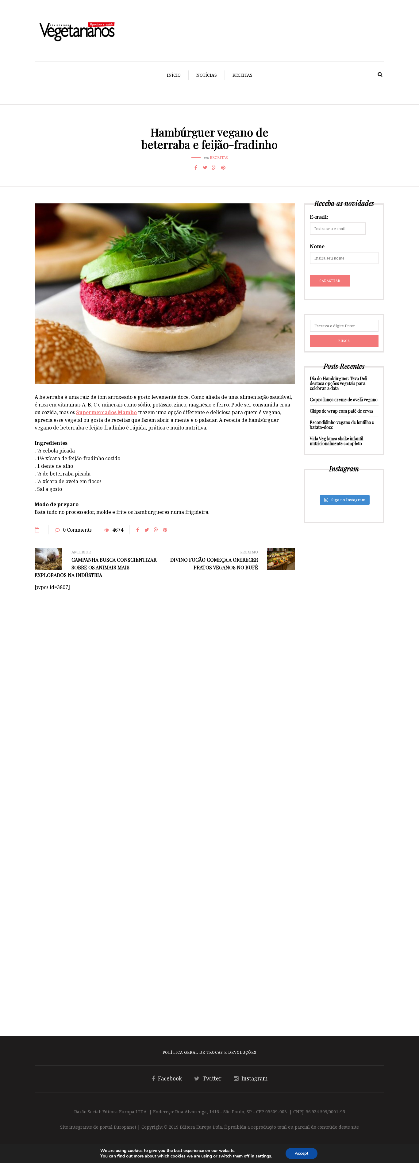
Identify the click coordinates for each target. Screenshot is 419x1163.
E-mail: (319, 217)
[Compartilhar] (195, 167)
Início (174, 75)
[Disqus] (165, 668)
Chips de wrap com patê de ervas (341, 411)
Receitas (242, 75)
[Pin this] (223, 167)
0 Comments (77, 529)
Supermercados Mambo (106, 412)
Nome (317, 246)
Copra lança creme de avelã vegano (344, 399)
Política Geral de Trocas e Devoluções (209, 1052)
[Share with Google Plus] (214, 167)
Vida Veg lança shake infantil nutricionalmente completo (336, 441)
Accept (301, 1153)
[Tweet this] (205, 167)
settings (263, 1156)
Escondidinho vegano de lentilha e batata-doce (342, 424)
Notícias (206, 75)
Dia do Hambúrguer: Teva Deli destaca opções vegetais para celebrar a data (338, 383)
